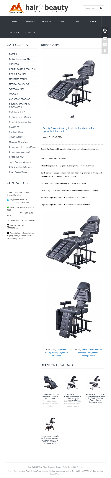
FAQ (62, 21)
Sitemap (80, 467)
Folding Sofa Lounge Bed (20, 122)
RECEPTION (14, 127)
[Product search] (101, 8)
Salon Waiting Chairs (18, 172)
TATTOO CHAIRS (16, 89)
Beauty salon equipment (19, 152)
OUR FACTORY (15, 32)
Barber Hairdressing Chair (20, 59)
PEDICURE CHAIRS (17, 74)
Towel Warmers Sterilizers (20, 162)
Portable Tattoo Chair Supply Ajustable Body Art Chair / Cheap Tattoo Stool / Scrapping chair (95, 398)
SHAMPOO (14, 64)
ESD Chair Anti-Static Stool (20, 167)
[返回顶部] (105, 51)
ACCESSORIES (16, 137)
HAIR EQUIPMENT (17, 157)
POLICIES (93, 21)
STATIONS (13, 94)
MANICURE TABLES (18, 79)
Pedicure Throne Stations (20, 117)
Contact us (30, 32)
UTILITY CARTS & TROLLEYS (22, 69)
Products (46, 21)
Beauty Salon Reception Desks (22, 147)
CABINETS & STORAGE (19, 99)
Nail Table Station (16, 132)
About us (30, 21)
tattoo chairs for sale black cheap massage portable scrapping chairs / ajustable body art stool (50, 440)
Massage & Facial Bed (18, 142)
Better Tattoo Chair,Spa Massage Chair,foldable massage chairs (90, 353)
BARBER (13, 54)
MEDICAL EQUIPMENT (19, 84)
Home (14, 21)
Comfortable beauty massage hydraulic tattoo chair (56, 353)
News (78, 21)
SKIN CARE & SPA (17, 112)
